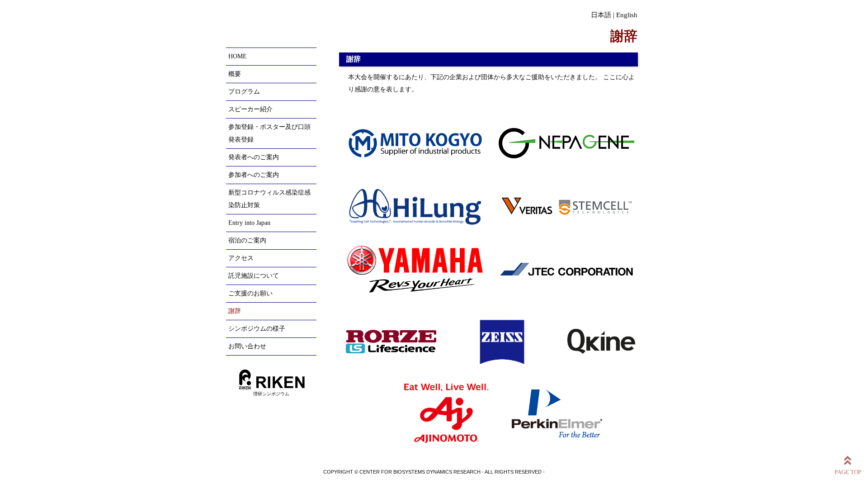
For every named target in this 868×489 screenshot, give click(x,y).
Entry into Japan (249, 222)
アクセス (241, 258)
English (626, 15)
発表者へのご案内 (253, 157)
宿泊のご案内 (247, 240)
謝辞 (234, 311)
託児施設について (253, 275)
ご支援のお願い (250, 293)
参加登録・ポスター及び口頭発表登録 (269, 133)
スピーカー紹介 (250, 109)
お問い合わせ (247, 346)
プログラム (244, 91)
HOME (237, 56)
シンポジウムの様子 (256, 328)
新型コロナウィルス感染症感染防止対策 (269, 199)
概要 (234, 74)
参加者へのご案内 (253, 174)
